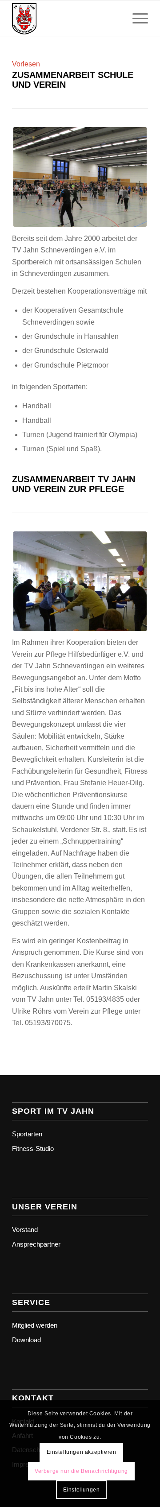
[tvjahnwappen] (66, 18)
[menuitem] (136, 18)
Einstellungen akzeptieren (81, 1452)
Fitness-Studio (33, 1148)
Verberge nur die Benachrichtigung (81, 1471)
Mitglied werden (34, 1325)
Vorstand (25, 1229)
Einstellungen (81, 1490)
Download (26, 1340)
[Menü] (136, 18)
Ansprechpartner (36, 1244)
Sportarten (27, 1134)
